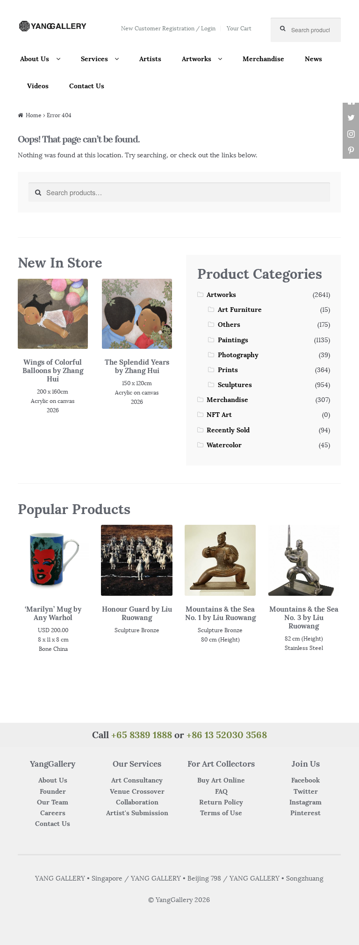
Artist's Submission (137, 813)
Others (229, 324)
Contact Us (86, 86)
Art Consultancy (137, 780)
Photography (238, 355)
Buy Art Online (221, 780)
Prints (228, 370)
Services (94, 59)
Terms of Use (221, 813)
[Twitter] (351, 118)
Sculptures (235, 385)
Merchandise (263, 59)
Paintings (233, 340)
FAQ (221, 791)
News (313, 59)
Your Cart (239, 28)
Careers (52, 813)
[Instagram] (351, 134)
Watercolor (224, 445)
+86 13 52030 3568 (227, 734)
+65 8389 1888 (141, 734)
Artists (150, 59)
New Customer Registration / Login (168, 28)
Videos (38, 86)
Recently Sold (228, 430)
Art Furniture (240, 309)
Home (34, 115)
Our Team (52, 802)
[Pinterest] (351, 150)
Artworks (196, 59)
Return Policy (221, 802)
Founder (53, 791)
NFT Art (219, 414)
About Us (34, 59)
